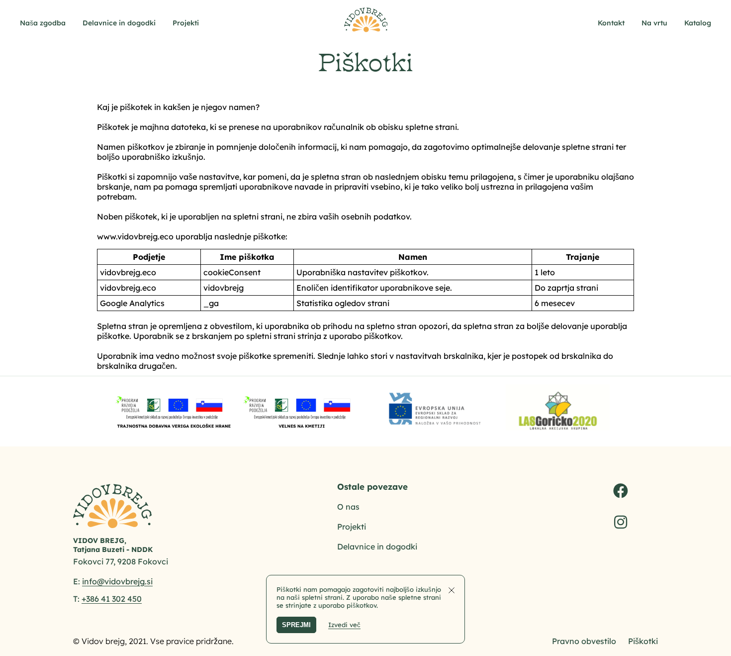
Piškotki (643, 641)
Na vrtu (654, 22)
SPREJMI (296, 625)
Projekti (186, 22)
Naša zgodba (43, 22)
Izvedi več (344, 625)
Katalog (697, 22)
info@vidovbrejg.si (117, 581)
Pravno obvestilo (584, 641)
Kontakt (611, 22)
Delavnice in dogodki (119, 22)
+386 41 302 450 (112, 599)
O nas (348, 507)
